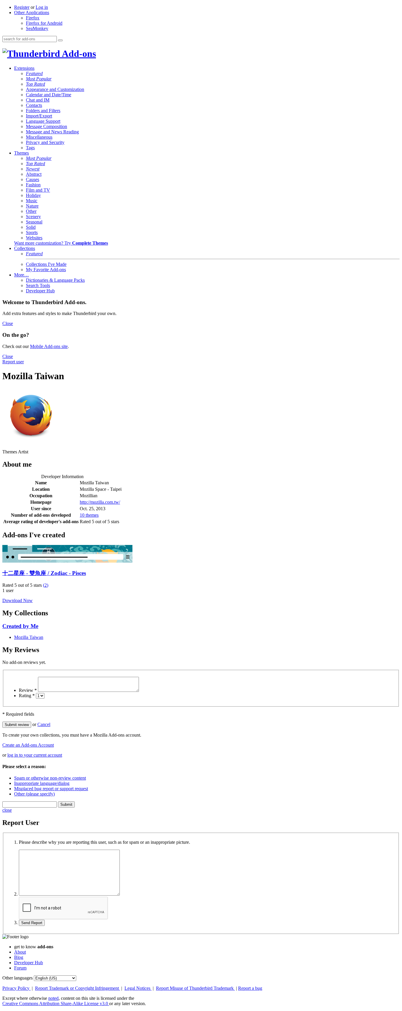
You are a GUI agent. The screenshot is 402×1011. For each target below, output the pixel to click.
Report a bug (250, 988)
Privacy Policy (16, 988)
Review (28, 690)
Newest (32, 168)
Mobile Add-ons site (49, 346)
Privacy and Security (45, 142)
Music (31, 200)
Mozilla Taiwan (28, 637)
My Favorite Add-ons (46, 269)
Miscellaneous (39, 137)
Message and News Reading (52, 131)
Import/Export (39, 115)
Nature (32, 205)
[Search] (60, 40)
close (7, 810)
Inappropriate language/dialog (41, 783)
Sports (32, 232)
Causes (32, 179)
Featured (34, 73)
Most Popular (39, 78)
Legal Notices (138, 988)
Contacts (34, 105)
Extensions (24, 68)
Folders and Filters (43, 110)
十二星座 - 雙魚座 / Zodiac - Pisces (44, 573)
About (20, 951)
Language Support (43, 121)
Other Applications (31, 12)
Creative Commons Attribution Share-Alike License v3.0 (55, 1003)
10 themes (89, 515)
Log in (42, 7)
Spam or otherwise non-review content (50, 777)
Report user (13, 361)
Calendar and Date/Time (48, 94)
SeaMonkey (37, 28)
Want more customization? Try (61, 243)
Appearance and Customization (55, 89)
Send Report (31, 923)
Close (7, 323)
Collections (24, 248)
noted (53, 998)
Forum (20, 967)
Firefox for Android (44, 23)
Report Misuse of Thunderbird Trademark (195, 988)
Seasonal (34, 221)
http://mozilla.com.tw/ (100, 502)
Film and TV (38, 190)
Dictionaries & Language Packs (55, 280)
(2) (45, 585)
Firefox (32, 17)
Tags (30, 147)
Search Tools (38, 285)
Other (31, 211)
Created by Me (20, 626)
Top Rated (35, 84)
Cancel (43, 724)
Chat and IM (37, 99)
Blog (18, 957)
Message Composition (46, 126)
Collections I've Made (46, 264)
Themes (21, 152)
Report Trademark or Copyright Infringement (77, 988)
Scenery (33, 216)
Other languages (17, 977)
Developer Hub (40, 290)
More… (21, 274)
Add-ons (78, 53)
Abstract (33, 174)
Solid (31, 227)
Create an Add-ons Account (28, 745)
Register (21, 7)
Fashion (33, 184)
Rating (27, 695)
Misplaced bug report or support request (51, 788)
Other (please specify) (34, 793)
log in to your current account (34, 755)
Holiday (33, 195)
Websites (34, 237)
